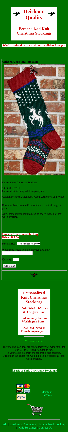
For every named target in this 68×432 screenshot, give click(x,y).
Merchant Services (46, 393)
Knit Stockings (27, 427)
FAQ (4, 424)
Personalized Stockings (53, 424)
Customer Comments (23, 424)
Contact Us (45, 427)
